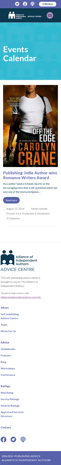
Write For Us (8, 331)
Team (4, 324)
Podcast (6, 355)
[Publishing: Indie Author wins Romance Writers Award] (30, 165)
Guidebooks (8, 348)
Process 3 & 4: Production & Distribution (28, 213)
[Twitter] (17, 4)
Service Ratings (10, 399)
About (5, 307)
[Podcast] (33, 4)
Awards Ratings (10, 405)
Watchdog (7, 392)
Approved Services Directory (12, 414)
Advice (5, 342)
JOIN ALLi (47, 4)
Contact (6, 427)
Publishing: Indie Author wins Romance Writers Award (30, 175)
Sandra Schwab (40, 208)
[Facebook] (25, 4)
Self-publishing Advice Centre (10, 316)
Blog (3, 361)
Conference (8, 374)
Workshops (8, 368)
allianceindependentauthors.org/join (21, 297)
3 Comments (13, 218)
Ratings (5, 386)
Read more (11, 200)
